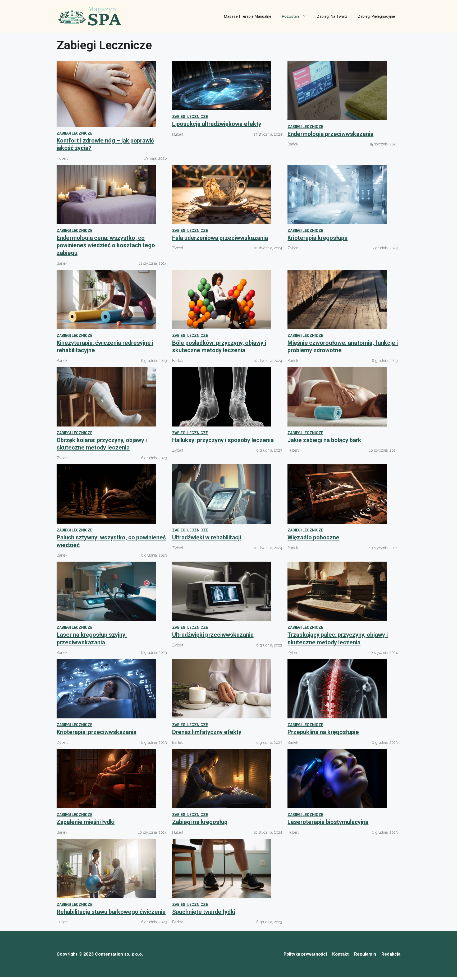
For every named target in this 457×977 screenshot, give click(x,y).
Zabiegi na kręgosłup (199, 822)
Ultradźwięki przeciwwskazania (213, 634)
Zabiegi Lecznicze (74, 133)
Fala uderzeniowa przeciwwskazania (220, 238)
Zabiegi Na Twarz (332, 16)
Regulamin (365, 954)
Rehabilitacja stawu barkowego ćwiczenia (111, 912)
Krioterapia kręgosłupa (317, 238)
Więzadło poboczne (313, 537)
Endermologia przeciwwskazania (330, 134)
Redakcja (390, 954)
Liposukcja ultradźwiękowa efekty (216, 124)
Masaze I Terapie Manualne (247, 16)
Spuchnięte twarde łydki (203, 912)
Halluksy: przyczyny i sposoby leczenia (223, 440)
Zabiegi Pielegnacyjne (376, 16)
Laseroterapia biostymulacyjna (327, 822)
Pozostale (291, 16)
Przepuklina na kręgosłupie (323, 732)
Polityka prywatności (305, 954)
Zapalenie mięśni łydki (86, 822)
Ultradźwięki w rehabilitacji (206, 537)
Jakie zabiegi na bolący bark (324, 440)
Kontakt (340, 954)
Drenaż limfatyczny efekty (206, 732)
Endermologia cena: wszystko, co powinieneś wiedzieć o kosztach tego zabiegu (106, 245)
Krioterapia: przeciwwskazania (96, 732)
